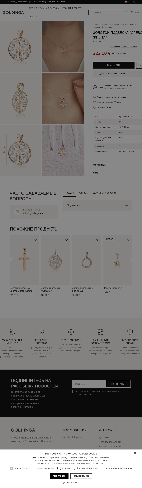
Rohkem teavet (98, 463)
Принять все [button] (59, 476)
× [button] (139, 453)
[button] (71, 483)
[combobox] (135, 453)
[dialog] (71, 468)
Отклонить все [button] (81, 476)
